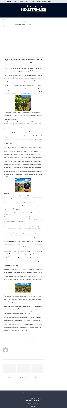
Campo (22, 338)
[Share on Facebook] (25, 344)
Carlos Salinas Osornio (29, 338)
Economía (15, 1)
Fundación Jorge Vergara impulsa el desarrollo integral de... (9, 374)
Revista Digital (9, 1)
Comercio (38, 1)
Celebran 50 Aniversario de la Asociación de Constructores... (23, 374)
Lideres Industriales (22, 24)
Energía (27, 1)
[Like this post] (24, 344)
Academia (32, 1)
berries (18, 338)
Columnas (44, 1)
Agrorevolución (12, 338)
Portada (4, 19)
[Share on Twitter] (26, 344)
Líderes (49, 1)
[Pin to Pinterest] (27, 344)
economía (36, 338)
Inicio (4, 1)
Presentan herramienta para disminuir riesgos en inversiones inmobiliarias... (37, 374)
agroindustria (6, 338)
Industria (21, 1)
